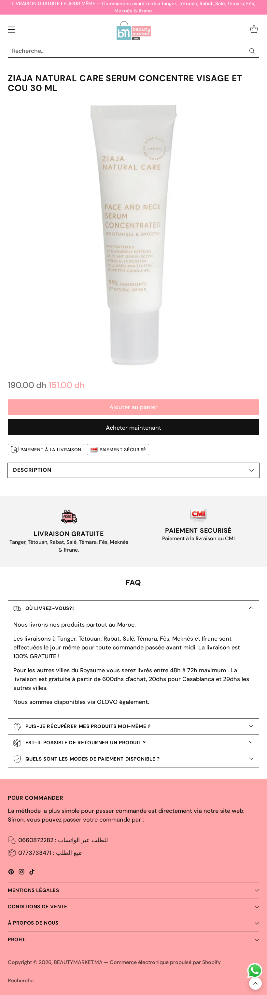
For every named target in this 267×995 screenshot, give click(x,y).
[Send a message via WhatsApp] (255, 971)
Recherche (21, 980)
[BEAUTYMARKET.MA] (134, 29)
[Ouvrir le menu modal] (11, 29)
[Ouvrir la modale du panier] (253, 29)
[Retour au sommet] (255, 983)
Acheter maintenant (133, 428)
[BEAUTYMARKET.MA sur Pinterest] (11, 873)
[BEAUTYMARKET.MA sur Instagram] (21, 873)
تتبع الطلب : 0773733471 (50, 853)
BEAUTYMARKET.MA (78, 962)
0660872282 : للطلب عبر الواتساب (63, 840)
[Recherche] (252, 51)
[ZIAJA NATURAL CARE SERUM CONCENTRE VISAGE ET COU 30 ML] (133, 234)
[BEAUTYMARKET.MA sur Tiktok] (32, 873)
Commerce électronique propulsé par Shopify (165, 962)
